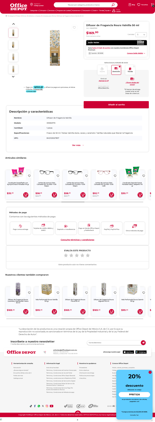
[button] (13, 23)
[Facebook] (34, 406)
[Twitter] (42, 406)
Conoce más (31, 91)
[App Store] (128, 352)
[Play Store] (141, 352)
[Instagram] (46, 406)
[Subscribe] (143, 342)
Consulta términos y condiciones (77, 240)
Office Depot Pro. (103, 88)
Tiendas (101, 10)
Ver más (76, 145)
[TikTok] (30, 406)
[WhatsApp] (38, 406)
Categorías (33, 10)
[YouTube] (52, 406)
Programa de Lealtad (64, 10)
